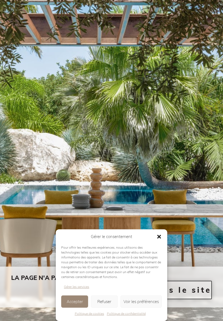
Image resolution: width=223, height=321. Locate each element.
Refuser (104, 301)
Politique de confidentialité (126, 313)
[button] (159, 236)
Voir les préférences (141, 301)
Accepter (75, 301)
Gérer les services (76, 287)
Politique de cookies (89, 313)
